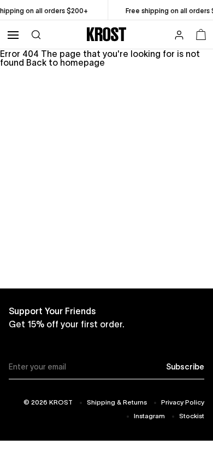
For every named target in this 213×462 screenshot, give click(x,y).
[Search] (36, 34)
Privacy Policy (182, 402)
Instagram (149, 415)
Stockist (191, 415)
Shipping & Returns (117, 402)
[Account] (179, 36)
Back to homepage (65, 62)
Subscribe (185, 366)
